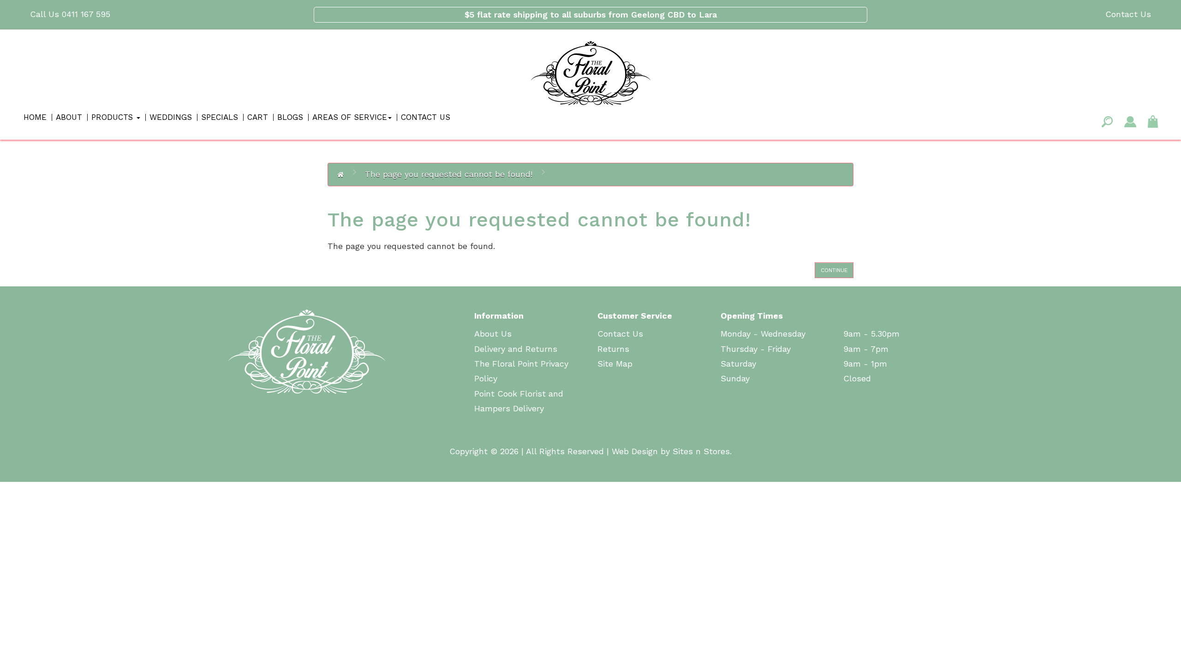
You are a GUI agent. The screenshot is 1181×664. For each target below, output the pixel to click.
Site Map (614, 363)
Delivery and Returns (515, 349)
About (69, 117)
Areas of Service (349, 117)
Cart (257, 117)
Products (113, 117)
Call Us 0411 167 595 (70, 14)
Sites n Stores (701, 451)
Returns (613, 349)
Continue (834, 270)
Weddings (170, 117)
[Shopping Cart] (1153, 120)
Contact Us (1128, 14)
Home (35, 117)
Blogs (290, 117)
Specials (219, 117)
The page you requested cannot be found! (448, 174)
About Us (493, 333)
